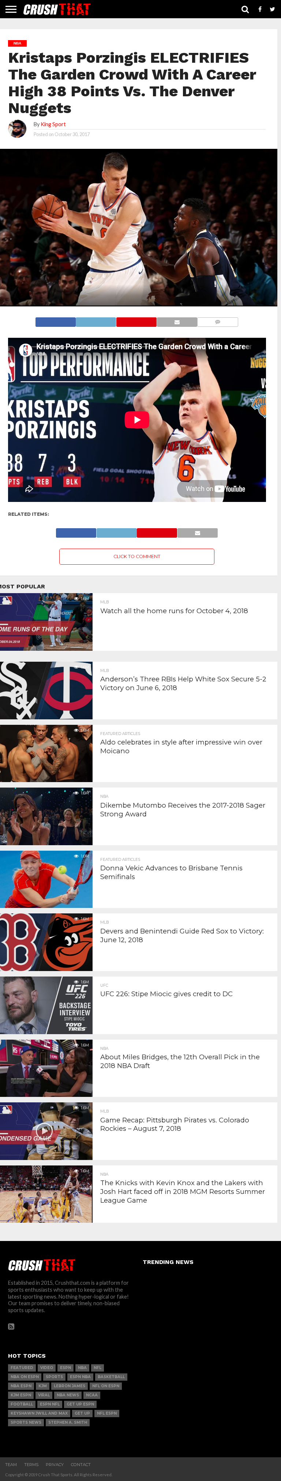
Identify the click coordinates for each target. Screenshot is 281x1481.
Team (11, 1464)
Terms (31, 1464)
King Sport (53, 124)
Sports (54, 1376)
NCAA (92, 1395)
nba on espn (25, 1376)
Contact (81, 1464)
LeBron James (69, 1386)
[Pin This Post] (136, 320)
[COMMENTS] (218, 320)
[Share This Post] (96, 320)
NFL (97, 1367)
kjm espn (21, 1395)
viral (44, 1395)
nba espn (21, 1386)
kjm (42, 1386)
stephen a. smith (67, 1422)
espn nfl (50, 1404)
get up (82, 1413)
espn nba (80, 1376)
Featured (22, 1367)
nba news (68, 1395)
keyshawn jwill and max (39, 1413)
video (46, 1367)
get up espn (80, 1404)
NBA (82, 1367)
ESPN (65, 1367)
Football (22, 1404)
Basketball (111, 1376)
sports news (26, 1422)
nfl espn (107, 1413)
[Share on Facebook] (55, 320)
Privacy (55, 1464)
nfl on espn (105, 1386)
